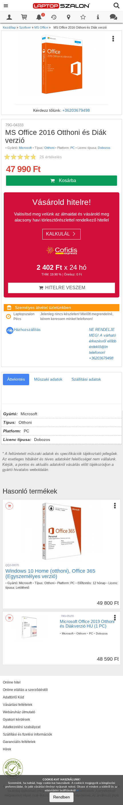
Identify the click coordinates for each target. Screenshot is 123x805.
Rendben (61, 797)
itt (77, 790)
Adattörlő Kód (13, 697)
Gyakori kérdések (16, 720)
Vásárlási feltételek (17, 705)
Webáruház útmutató (19, 712)
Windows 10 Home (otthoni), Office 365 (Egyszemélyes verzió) (50, 574)
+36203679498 (76, 110)
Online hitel (12, 682)
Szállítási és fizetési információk (27, 734)
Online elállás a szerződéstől (25, 690)
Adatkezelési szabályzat (21, 727)
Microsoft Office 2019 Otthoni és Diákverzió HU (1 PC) (87, 624)
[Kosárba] (9, 506)
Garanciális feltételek (19, 742)
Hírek (7, 749)
